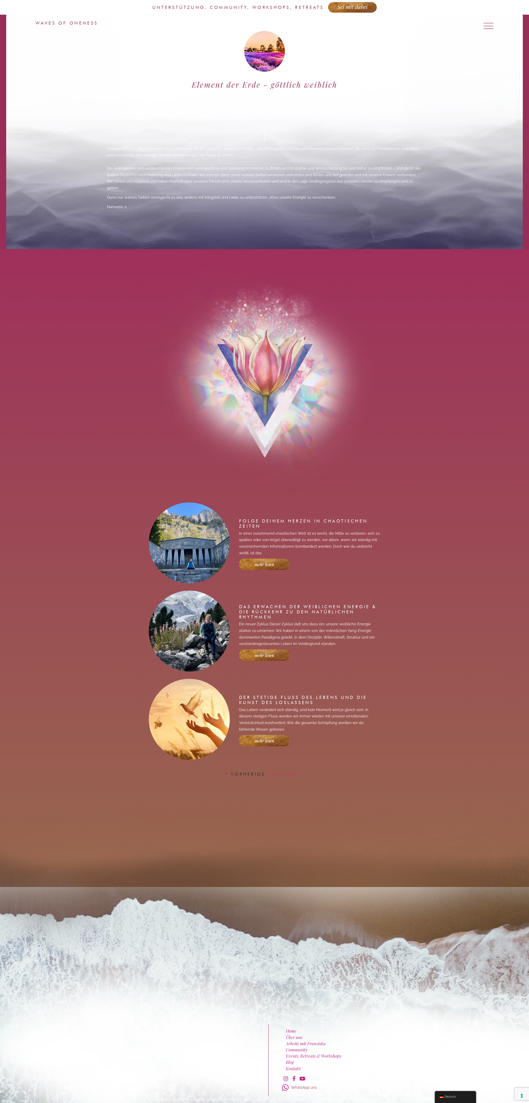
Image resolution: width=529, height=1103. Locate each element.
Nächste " (286, 774)
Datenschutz (297, 1099)
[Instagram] (286, 1079)
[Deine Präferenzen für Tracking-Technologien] (522, 1096)
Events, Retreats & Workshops (313, 1056)
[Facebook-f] (294, 1079)
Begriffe (369, 1099)
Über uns (294, 1037)
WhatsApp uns (304, 1087)
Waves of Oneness (67, 23)
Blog (290, 1062)
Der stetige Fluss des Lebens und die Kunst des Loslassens (303, 700)
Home (291, 1031)
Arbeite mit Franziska (306, 1043)
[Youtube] (302, 1079)
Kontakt (293, 1068)
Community (296, 1049)
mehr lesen (264, 564)
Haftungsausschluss (335, 1099)
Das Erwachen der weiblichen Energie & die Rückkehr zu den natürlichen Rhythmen (307, 612)
